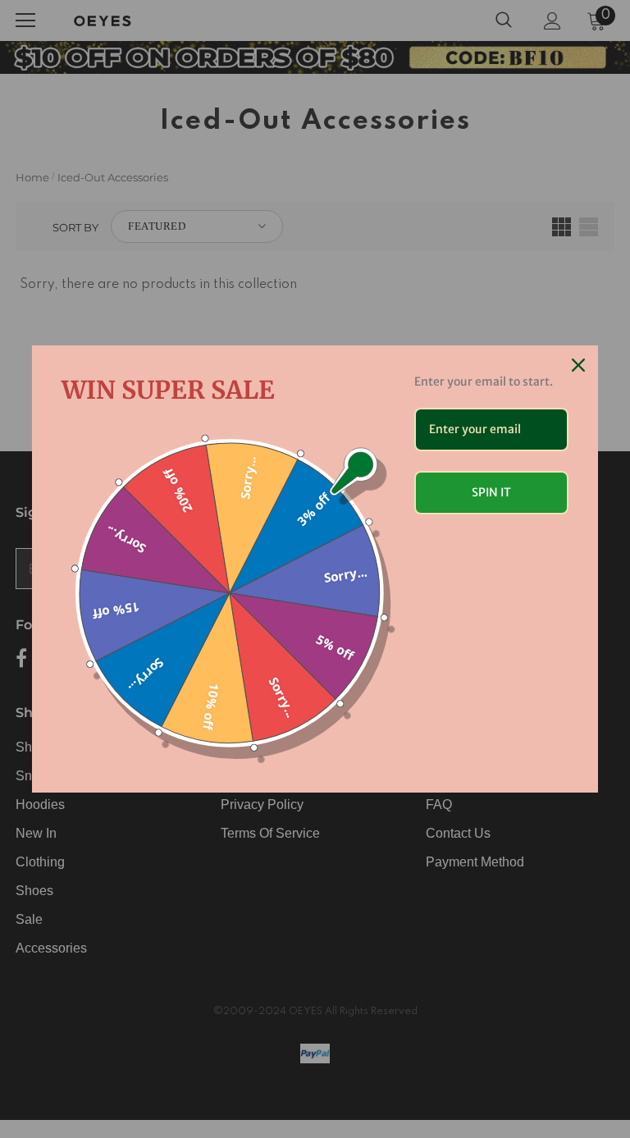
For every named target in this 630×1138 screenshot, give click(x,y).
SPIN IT (491, 492)
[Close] (578, 365)
